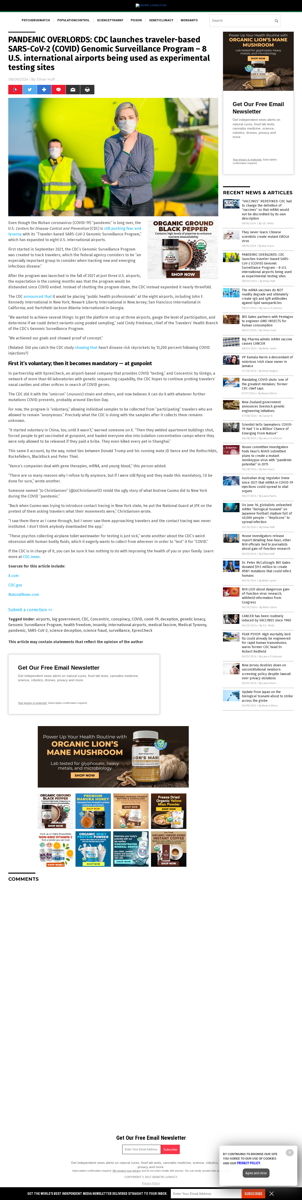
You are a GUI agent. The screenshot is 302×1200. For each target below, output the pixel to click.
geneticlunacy (161, 20)
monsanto (189, 20)
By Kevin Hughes (268, 371)
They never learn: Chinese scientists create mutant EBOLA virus (265, 236)
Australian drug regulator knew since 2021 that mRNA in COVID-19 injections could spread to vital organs (267, 484)
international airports (127, 625)
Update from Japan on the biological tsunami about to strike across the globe (267, 696)
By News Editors (267, 393)
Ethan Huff (46, 79)
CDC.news (31, 557)
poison (136, 20)
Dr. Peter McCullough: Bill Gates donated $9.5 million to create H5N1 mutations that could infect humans (266, 569)
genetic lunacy (192, 619)
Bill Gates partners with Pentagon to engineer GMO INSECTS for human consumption (267, 321)
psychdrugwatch (36, 20)
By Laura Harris (267, 496)
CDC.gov (15, 585)
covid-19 (151, 619)
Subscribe (253, 1193)
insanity (99, 625)
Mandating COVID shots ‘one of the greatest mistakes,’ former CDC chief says (265, 384)
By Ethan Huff (267, 281)
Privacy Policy (151, 1183)
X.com (13, 575)
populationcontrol (73, 20)
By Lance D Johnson (270, 308)
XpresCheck (142, 630)
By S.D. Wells (266, 223)
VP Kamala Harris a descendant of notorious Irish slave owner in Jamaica (267, 361)
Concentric (99, 619)
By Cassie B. (266, 415)
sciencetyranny (110, 20)
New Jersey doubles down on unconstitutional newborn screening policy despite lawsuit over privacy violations (266, 671)
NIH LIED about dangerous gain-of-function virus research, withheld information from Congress (266, 595)
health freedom (77, 625)
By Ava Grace (266, 245)
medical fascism (162, 625)
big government (66, 619)
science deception (65, 630)
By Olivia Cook (267, 330)
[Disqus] (113, 945)
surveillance (119, 630)
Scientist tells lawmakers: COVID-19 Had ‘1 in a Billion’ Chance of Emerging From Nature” (267, 429)
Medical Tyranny (192, 625)
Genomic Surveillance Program (35, 625)
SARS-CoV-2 (38, 630)
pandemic (17, 630)
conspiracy (120, 619)
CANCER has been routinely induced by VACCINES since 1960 (266, 618)
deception (169, 619)
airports (43, 619)
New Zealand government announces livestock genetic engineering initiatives (263, 406)
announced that (38, 296)
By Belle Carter (268, 348)
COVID (137, 619)
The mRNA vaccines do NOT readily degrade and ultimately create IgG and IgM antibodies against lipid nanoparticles (265, 296)
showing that (86, 347)
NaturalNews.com (23, 594)
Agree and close (256, 1173)
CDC (85, 619)
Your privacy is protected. (32, 703)
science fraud (95, 630)
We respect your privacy (127, 1170)
